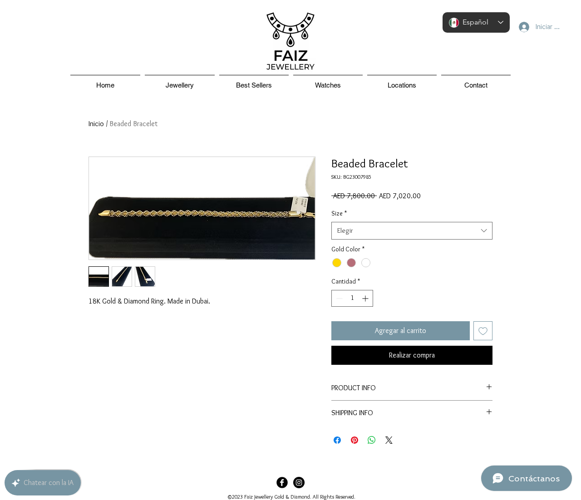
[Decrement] (338, 298)
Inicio (96, 123)
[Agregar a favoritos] (482, 330)
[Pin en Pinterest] (354, 440)
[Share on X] (389, 440)
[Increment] (366, 298)
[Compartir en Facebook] (337, 440)
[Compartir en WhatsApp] (371, 440)
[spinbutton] (352, 298)
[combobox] (411, 231)
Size (339, 213)
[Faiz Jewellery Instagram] (299, 482)
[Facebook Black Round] (282, 482)
